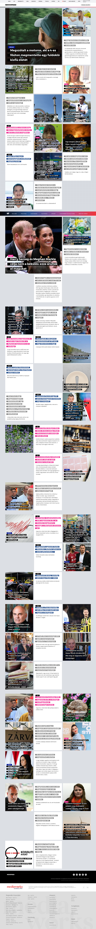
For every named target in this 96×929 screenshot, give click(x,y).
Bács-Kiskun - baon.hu (11, 897)
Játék (79, 1)
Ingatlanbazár (72, 1)
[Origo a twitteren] (77, 875)
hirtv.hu (29, 910)
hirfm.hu (73, 923)
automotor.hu (53, 899)
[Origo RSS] (86, 875)
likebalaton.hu (53, 904)
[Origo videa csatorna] (83, 875)
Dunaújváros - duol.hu (11, 906)
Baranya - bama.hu (10, 899)
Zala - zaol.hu (31, 898)
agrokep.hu (30, 921)
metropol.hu (74, 897)
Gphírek (53, 1)
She (58, 1)
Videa (27, 1)
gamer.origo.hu (53, 903)
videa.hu (73, 912)
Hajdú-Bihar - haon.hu (11, 912)
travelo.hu (52, 910)
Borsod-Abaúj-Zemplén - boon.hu (14, 903)
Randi (64, 1)
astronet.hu (52, 897)
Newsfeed (34, 1)
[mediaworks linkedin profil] (87, 887)
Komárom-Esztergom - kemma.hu (14, 917)
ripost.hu (73, 895)
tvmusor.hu (52, 917)
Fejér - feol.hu (9, 908)
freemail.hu (74, 908)
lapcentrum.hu (74, 913)
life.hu (72, 898)
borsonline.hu (53, 925)
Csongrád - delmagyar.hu (12, 904)
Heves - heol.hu (10, 913)
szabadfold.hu (31, 908)
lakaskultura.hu (53, 901)
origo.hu (30, 912)
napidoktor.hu (53, 906)
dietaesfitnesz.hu (54, 912)
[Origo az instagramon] (80, 875)
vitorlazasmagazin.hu (55, 913)
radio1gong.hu (74, 921)
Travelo (47, 1)
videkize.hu (52, 915)
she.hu (72, 900)
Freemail (40, 1)
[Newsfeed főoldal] (10, 875)
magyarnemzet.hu (32, 906)
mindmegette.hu (53, 908)
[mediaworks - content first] (15, 887)
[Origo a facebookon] (74, 875)
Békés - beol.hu (9, 901)
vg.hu (29, 919)
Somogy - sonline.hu (11, 920)
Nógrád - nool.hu (10, 919)
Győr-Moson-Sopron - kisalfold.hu (14, 910)
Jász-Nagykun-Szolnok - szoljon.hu (14, 915)
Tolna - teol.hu (9, 924)
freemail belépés (86, 5)
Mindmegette (20, 1)
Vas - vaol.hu (31, 895)
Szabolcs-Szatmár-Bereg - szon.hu (14, 922)
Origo (9, 1)
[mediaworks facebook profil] (83, 887)
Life (14, 1)
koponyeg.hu (74, 910)
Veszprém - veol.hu (32, 897)
